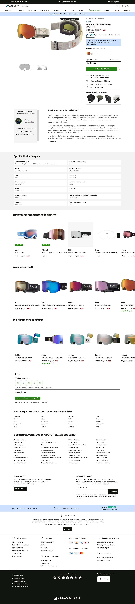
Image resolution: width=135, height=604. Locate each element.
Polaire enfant (72, 442)
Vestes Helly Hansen (74, 452)
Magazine (127, 10)
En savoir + (52, 141)
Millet (42, 419)
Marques (107, 10)
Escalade (56, 10)
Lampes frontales (19, 460)
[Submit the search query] (117, 6)
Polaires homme (19, 452)
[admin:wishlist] (119, 69)
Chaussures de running (48, 452)
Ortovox (16, 419)
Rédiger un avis (90, 27)
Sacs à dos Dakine (74, 463)
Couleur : (95, 48)
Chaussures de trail (47, 450)
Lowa (15, 426)
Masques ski (101, 18)
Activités (81, 10)
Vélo (65, 10)
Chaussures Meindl (74, 460)
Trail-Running (44, 10)
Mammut (71, 426)
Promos (117, 10)
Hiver (72, 10)
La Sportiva (17, 424)
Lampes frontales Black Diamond (78, 458)
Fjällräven (71, 416)
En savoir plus (91, 44)
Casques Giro (100, 442)
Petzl (97, 426)
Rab (15, 421)
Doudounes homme (20, 447)
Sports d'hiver (92, 18)
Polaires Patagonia (74, 447)
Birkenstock (99, 424)
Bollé (88, 21)
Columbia (71, 419)
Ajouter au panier (101, 69)
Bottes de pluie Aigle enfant (77, 445)
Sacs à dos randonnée (48, 442)
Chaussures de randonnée (49, 447)
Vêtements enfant (74, 440)
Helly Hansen (45, 424)
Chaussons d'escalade (48, 455)
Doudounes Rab (101, 445)
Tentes (16, 455)
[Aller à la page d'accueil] (87, 18)
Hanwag (98, 421)
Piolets (43, 445)
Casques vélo (45, 460)
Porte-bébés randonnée (49, 463)
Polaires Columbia (74, 455)
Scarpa (70, 421)
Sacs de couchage (20, 463)
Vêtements (8, 10)
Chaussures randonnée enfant (51, 458)
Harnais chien (100, 447)
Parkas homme (18, 450)
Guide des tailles (115, 59)
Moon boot (44, 421)
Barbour (43, 426)
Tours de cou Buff (101, 458)
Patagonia (17, 416)
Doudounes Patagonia (103, 463)
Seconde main (95, 10)
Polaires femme (19, 445)
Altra (42, 416)
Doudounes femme (20, 440)
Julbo (97, 416)
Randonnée (32, 10)
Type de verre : (91, 59)
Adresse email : (81, 487)
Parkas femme (18, 442)
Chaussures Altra (101, 455)
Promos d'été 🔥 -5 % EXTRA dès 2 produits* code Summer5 (68, 14)
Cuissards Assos (101, 440)
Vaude (70, 424)
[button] (33, 34)
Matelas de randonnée (21, 458)
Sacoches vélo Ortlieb (103, 452)
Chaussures (20, 10)
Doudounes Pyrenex (74, 450)
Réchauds (44, 440)
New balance (100, 419)
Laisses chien (100, 450)
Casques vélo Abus (102, 460)
